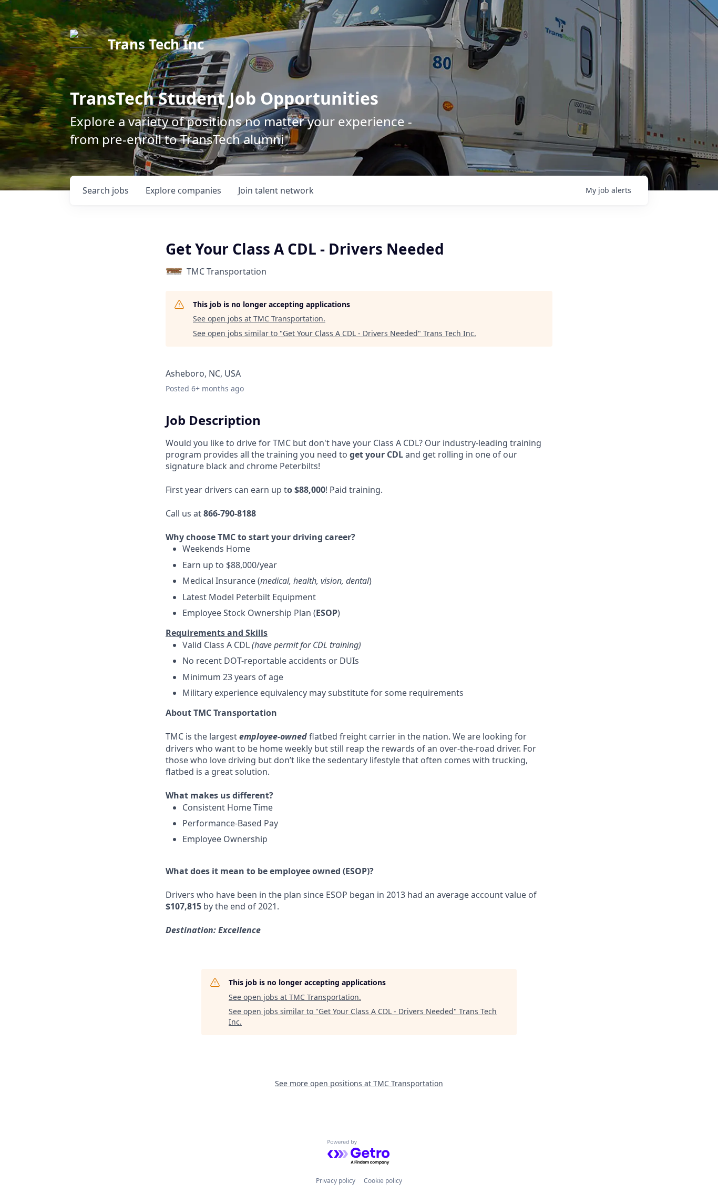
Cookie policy (383, 1180)
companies (183, 190)
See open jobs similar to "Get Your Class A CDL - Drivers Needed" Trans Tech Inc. (334, 333)
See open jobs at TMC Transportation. (259, 318)
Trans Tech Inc (156, 44)
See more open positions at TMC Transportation (359, 1083)
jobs (106, 190)
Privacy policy (335, 1180)
